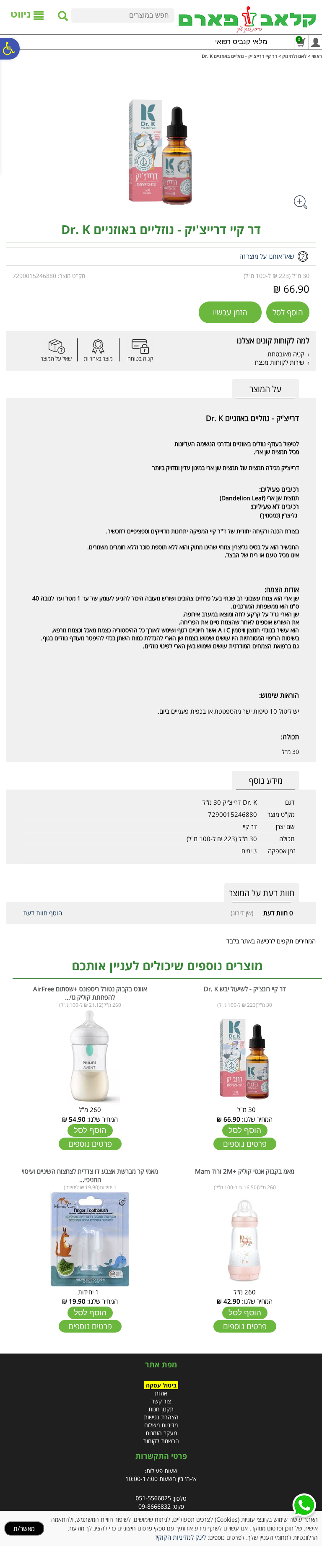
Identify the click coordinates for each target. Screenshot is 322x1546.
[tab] (265, 388)
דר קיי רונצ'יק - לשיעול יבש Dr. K (245, 989)
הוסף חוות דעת (42, 913)
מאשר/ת (24, 1528)
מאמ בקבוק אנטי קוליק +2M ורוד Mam (244, 1171)
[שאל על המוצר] (56, 346)
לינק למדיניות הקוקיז (180, 1537)
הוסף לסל (288, 312)
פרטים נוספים (245, 1143)
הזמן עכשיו (230, 312)
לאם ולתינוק (294, 56)
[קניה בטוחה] (140, 346)
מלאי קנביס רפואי (241, 42)
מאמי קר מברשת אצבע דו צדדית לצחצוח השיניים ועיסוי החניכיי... (90, 1175)
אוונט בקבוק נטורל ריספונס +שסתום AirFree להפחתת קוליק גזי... (90, 993)
